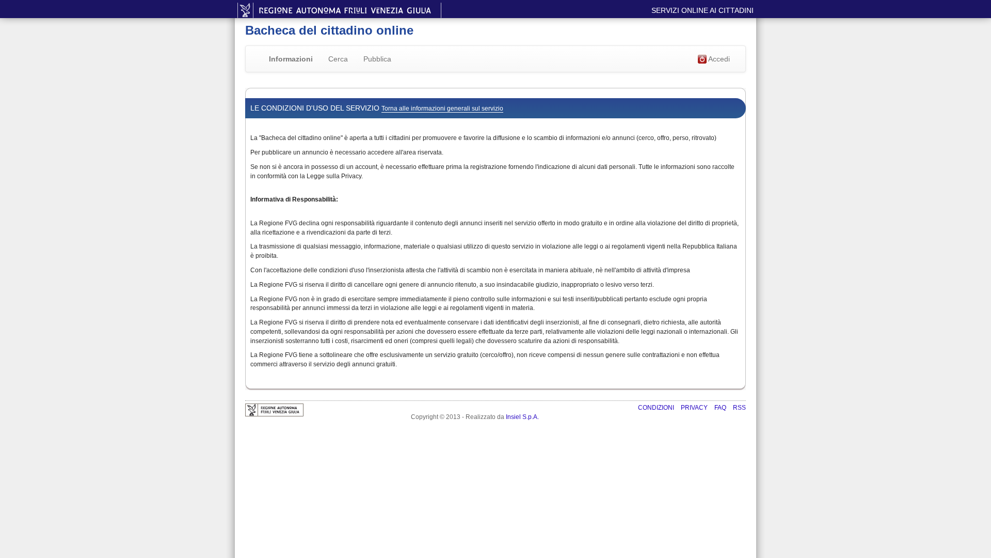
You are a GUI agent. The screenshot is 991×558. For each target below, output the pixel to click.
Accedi (718, 59)
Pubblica (377, 59)
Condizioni (657, 407)
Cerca (338, 59)
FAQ (721, 407)
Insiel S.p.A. (522, 417)
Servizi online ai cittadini (702, 10)
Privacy (695, 407)
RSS (739, 407)
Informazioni (291, 59)
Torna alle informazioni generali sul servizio (442, 108)
